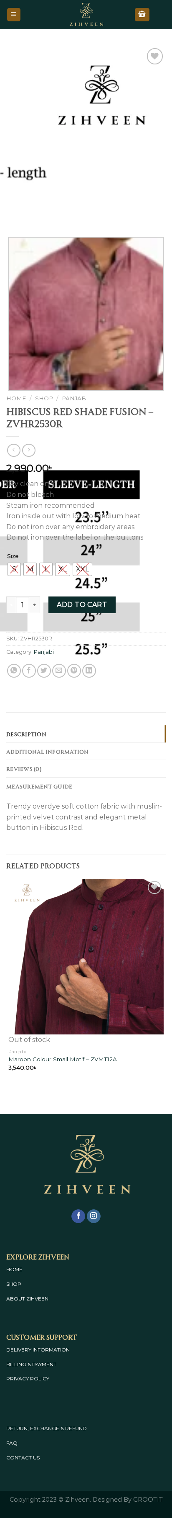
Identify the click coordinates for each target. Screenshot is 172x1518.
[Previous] (14, 214)
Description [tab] (26, 733)
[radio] (14, 569)
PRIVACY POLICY (27, 1378)
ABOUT (15, 1298)
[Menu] (14, 15)
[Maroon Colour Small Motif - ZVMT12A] (86, 956)
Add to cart (82, 605)
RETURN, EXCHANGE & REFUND (46, 1428)
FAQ (12, 1443)
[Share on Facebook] (29, 671)
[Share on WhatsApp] (14, 671)
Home (16, 398)
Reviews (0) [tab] (23, 768)
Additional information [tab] (47, 751)
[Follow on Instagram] (94, 1216)
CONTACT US (23, 1457)
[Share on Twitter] (44, 671)
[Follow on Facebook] (78, 1216)
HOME (14, 1269)
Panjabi (75, 398)
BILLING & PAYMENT (31, 1364)
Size (12, 556)
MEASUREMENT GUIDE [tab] (39, 786)
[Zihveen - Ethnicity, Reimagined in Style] (86, 14)
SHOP (13, 1284)
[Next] (37, 214)
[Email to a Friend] (59, 671)
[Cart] (142, 15)
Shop (44, 398)
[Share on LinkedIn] (89, 671)
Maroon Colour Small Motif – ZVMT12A (62, 1059)
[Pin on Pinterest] (74, 671)
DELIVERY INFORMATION (38, 1349)
